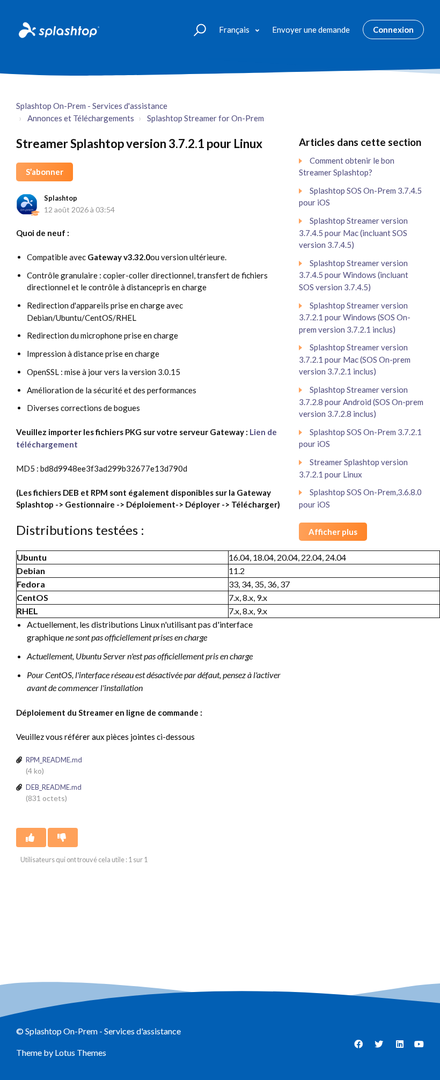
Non (63, 837)
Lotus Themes (80, 1052)
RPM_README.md (54, 759)
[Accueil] (58, 29)
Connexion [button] (393, 29)
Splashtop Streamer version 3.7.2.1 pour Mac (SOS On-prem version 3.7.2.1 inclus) (354, 359)
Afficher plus (333, 532)
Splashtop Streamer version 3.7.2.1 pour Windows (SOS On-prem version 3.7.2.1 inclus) (354, 317)
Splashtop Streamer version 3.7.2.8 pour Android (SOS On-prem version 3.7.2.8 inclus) (361, 401)
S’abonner (44, 172)
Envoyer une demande (311, 29)
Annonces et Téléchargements (80, 118)
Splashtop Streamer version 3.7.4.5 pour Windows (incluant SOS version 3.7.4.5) (353, 275)
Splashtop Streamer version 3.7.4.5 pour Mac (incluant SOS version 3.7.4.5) (353, 232)
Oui (31, 837)
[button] (195, 29)
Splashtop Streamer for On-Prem (205, 118)
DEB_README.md (54, 787)
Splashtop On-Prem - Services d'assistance (91, 106)
